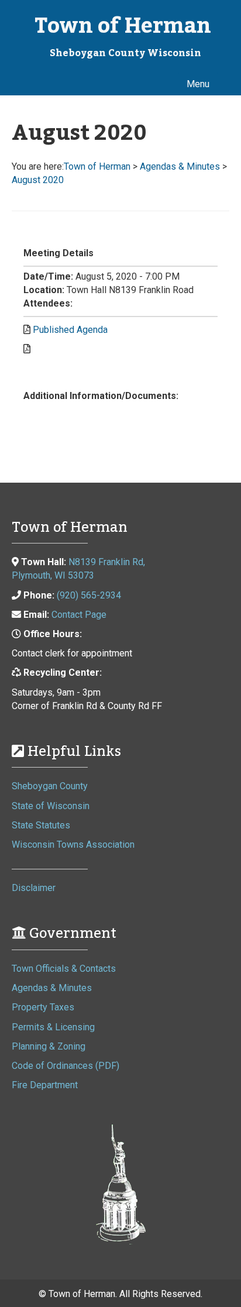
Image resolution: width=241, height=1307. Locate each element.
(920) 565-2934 (89, 595)
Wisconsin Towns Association (73, 844)
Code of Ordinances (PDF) (65, 1065)
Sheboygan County (50, 786)
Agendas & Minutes (52, 987)
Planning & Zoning (48, 1046)
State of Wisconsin (50, 805)
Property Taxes (43, 1007)
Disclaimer (34, 887)
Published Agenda (70, 329)
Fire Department (45, 1085)
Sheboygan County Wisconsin (125, 53)
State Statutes (41, 825)
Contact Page (78, 614)
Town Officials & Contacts (64, 968)
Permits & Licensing (53, 1027)
